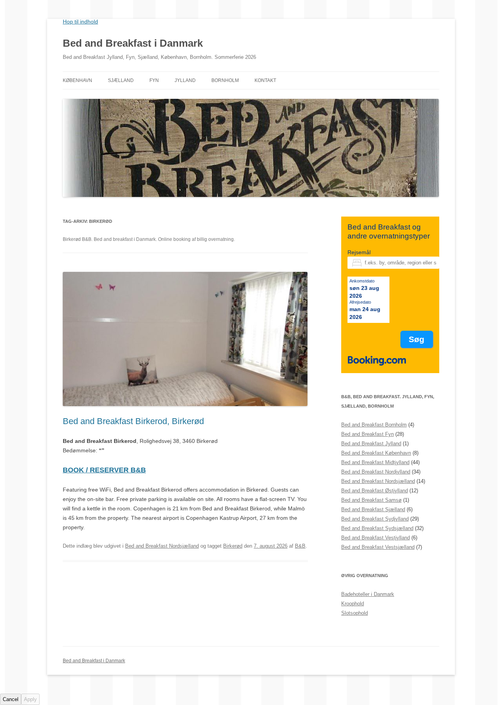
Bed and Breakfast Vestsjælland (378, 547)
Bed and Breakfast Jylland (371, 443)
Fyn (154, 80)
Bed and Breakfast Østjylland (374, 491)
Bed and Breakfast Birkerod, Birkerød (133, 421)
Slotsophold (354, 613)
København (77, 80)
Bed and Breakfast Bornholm (374, 425)
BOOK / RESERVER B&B (104, 470)
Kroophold (352, 604)
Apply (30, 699)
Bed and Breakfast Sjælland (373, 509)
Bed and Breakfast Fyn (367, 434)
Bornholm (225, 80)
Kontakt (265, 80)
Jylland (185, 80)
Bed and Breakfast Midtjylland (375, 462)
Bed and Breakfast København (376, 453)
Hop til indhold (80, 21)
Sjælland (121, 80)
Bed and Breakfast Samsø (371, 500)
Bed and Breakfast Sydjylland (375, 519)
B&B (300, 546)
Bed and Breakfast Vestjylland (375, 538)
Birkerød (232, 546)
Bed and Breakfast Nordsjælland (162, 546)
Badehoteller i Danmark (367, 594)
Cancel (10, 699)
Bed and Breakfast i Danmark (133, 43)
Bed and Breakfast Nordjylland (375, 472)
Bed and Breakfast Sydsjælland (377, 528)
